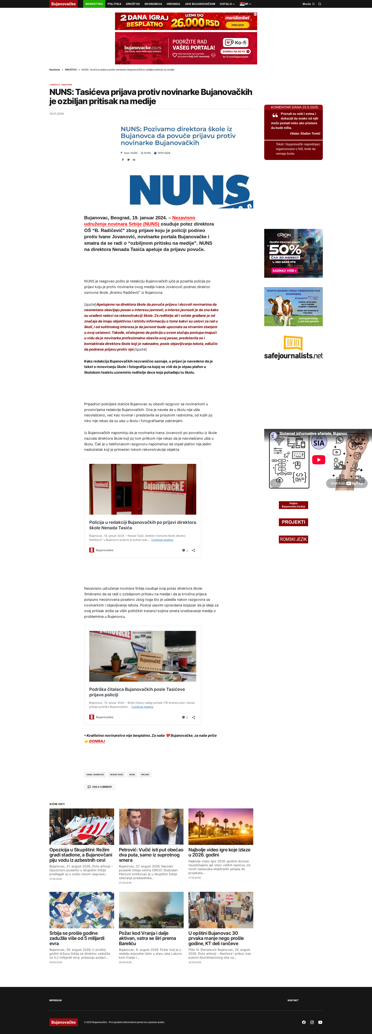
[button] (320, 4)
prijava (145, 774)
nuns (132, 774)
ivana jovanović (95, 774)
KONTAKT (293, 1000)
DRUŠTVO (71, 69)
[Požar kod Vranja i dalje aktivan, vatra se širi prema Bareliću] (151, 910)
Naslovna (54, 69)
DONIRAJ (97, 741)
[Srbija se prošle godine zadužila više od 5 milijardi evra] (81, 910)
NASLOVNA (67, 85)
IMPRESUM (55, 1000)
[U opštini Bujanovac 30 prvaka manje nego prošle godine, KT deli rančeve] (220, 910)
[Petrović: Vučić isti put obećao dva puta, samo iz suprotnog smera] (151, 826)
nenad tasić (116, 774)
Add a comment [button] (102, 787)
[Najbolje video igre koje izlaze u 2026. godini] (220, 826)
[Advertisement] (151, 265)
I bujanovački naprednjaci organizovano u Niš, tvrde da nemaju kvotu (298, 149)
